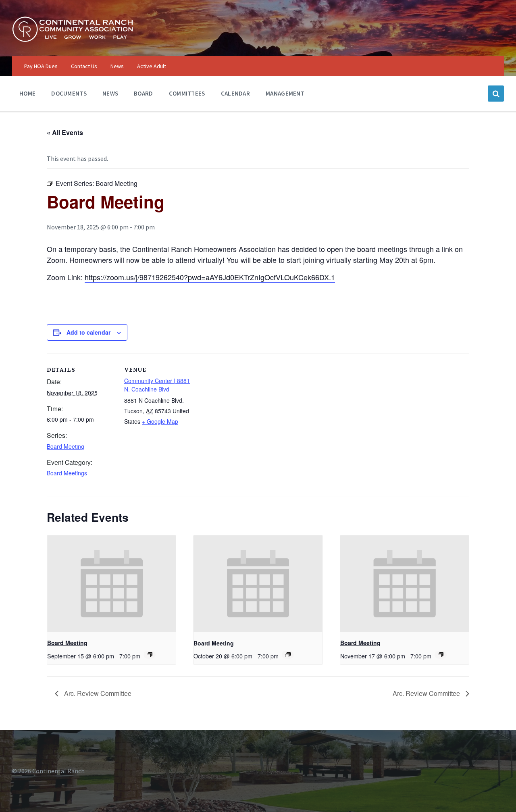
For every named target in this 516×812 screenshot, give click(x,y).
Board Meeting (65, 446)
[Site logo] (72, 40)
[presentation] (111, 583)
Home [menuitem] (27, 93)
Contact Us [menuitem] (84, 66)
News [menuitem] (117, 66)
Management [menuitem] (285, 93)
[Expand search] (496, 93)
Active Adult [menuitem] (151, 66)
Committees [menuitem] (187, 93)
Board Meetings (67, 473)
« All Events (65, 132)
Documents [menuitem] (69, 93)
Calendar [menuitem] (235, 93)
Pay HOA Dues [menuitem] (41, 66)
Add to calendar (88, 332)
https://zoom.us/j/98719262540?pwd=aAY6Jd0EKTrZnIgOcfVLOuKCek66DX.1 (210, 277)
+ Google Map (160, 421)
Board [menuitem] (143, 93)
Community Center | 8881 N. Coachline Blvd (157, 385)
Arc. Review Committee (96, 693)
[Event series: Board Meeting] (149, 654)
